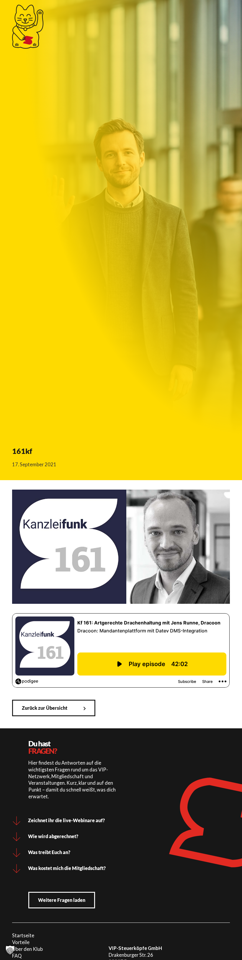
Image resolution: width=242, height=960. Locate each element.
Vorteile (21, 942)
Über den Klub (27, 949)
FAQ (17, 956)
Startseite (23, 935)
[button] (10, 950)
